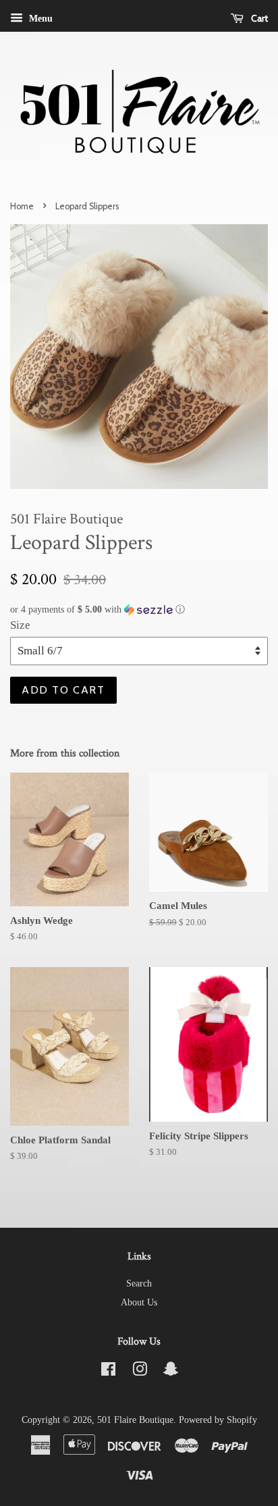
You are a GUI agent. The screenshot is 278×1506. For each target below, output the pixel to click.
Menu (39, 19)
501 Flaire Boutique (135, 1419)
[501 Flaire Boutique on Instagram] (139, 1371)
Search (139, 1283)
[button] (139, 610)
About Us (139, 1302)
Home (22, 206)
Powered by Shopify (218, 1419)
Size (20, 625)
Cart (258, 18)
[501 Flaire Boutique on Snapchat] (170, 1371)
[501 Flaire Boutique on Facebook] (108, 1371)
